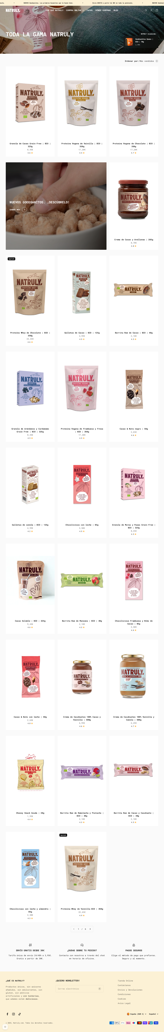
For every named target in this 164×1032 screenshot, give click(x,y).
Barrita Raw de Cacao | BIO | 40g (133, 332)
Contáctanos (124, 985)
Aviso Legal (124, 1003)
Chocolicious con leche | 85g (82, 524)
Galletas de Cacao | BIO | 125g (82, 332)
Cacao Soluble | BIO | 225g (30, 621)
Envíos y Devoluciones (130, 989)
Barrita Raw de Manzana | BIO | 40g (82, 621)
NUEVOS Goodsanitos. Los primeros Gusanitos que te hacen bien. (121, 3)
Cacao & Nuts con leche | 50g (30, 717)
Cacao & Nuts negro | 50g (134, 428)
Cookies (122, 998)
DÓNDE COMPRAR (103, 10)
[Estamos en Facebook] (7, 1014)
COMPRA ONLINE (73, 10)
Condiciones (124, 994)
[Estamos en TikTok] (19, 1014)
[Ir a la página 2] (90, 929)
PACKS (90, 10)
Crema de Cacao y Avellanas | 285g (133, 239)
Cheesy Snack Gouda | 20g (30, 813)
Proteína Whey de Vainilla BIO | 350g (82, 909)
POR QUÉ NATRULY (54, 10)
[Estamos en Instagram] (13, 1014)
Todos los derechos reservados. (39, 1023)
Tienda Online (125, 980)
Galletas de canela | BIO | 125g (30, 524)
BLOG (116, 10)
